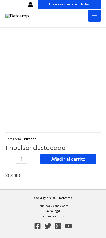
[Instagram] (58, 226)
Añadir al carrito (68, 159)
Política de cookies (53, 216)
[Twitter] (47, 226)
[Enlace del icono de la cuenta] (30, 4)
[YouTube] (68, 226)
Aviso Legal (53, 211)
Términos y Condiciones (53, 206)
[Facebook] (37, 226)
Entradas (29, 139)
